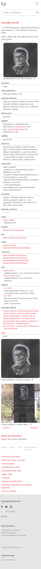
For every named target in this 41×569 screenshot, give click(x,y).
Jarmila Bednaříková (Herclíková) (16, 260)
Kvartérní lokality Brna (12, 481)
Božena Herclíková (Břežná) (13, 230)
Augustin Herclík (9, 245)
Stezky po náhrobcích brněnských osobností (16, 486)
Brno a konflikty (9, 491)
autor (3, 333)
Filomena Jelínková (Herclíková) (15, 263)
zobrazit (6, 212)
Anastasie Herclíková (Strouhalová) (16, 248)
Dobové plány (8, 463)
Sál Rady (6, 478)
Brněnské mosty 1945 (11, 470)
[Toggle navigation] (37, 4)
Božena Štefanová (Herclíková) (15, 238)
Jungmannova (20, 127)
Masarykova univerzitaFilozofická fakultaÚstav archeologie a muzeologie (13, 532)
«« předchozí (6, 428)
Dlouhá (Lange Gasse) (16, 129)
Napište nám (6, 439)
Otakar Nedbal (9, 220)
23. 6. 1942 (7, 296)
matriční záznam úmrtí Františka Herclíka (19, 313)
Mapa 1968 (7, 474)
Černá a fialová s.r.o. (10, 560)
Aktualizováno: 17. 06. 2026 (31, 448)
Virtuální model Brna (11, 456)
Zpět (12, 447)
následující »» (34, 428)
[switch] (2, 511)
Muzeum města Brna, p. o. (12, 547)
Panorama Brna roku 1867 (13, 460)
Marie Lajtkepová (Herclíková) (14, 255)
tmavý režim (10, 511)
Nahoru (4, 447)
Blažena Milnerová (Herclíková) (15, 258)
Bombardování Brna (11, 467)
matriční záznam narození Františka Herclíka (21, 311)
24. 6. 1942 (7, 288)
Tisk (19, 447)
